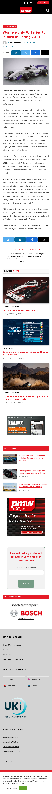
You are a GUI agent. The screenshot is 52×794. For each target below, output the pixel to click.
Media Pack (7, 654)
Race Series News (10, 26)
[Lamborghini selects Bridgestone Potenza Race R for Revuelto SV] (10, 474)
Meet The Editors (9, 650)
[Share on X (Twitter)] (25, 52)
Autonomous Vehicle (11, 747)
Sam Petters (15, 43)
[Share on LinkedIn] (16, 52)
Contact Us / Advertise (12, 645)
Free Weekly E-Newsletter (13, 659)
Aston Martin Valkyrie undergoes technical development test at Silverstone (32, 457)
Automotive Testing (10, 742)
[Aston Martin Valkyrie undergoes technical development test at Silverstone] (10, 459)
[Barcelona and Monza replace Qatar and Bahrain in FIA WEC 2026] (26, 332)
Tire (4, 756)
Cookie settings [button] (10, 788)
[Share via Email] (45, 52)
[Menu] (4, 10)
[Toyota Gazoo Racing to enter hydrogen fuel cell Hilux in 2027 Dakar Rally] (26, 376)
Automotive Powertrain (12, 751)
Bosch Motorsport (26, 619)
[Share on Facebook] (35, 52)
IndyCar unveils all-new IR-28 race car (20, 310)
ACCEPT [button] (23, 788)
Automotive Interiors (11, 737)
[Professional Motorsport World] (26, 10)
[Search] (47, 10)
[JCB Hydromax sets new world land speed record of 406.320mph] (10, 487)
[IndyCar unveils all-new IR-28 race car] (26, 290)
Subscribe (43, 3)
